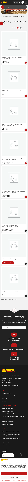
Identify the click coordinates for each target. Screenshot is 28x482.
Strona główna (4, 16)
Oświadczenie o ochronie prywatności (18, 480)
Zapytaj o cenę (8, 262)
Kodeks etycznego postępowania (10, 432)
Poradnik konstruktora (7, 408)
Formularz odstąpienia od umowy (10, 396)
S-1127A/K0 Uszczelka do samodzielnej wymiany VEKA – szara (12, 91)
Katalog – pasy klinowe (7, 411)
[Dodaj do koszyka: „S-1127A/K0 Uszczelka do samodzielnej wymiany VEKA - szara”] (26, 96)
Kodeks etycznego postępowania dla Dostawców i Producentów (11, 435)
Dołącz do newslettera (5, 450)
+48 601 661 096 (13, 360)
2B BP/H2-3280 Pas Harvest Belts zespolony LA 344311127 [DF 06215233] (13, 158)
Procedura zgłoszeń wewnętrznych (11, 438)
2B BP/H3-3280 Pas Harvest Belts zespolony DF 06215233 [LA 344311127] (13, 192)
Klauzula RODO (5, 398)
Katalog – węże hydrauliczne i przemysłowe (13, 416)
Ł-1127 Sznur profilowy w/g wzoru (10, 259)
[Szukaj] (2, 7)
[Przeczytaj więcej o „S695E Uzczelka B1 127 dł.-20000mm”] (26, 296)
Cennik (3, 419)
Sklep (10, 16)
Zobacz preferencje (14, 477)
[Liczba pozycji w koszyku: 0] (22, 2)
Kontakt (4, 401)
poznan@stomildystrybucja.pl (14, 349)
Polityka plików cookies (5, 480)
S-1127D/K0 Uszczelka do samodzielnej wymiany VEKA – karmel (12, 125)
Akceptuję (14, 473)
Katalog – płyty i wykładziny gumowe (11, 414)
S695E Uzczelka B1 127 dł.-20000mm (11, 292)
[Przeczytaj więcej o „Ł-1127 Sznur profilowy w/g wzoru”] (26, 264)
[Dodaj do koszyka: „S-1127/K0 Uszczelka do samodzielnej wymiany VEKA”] (26, 63)
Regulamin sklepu (6, 393)
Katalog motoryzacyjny (7, 421)
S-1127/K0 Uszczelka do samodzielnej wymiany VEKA (12, 58)
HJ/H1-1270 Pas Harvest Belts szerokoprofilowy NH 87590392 (10, 226)
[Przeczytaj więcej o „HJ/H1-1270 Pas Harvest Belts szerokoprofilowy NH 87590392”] (26, 231)
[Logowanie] (14, 2)
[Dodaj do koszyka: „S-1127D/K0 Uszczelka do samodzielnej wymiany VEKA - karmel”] (26, 130)
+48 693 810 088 (14, 358)
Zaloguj (18, 2)
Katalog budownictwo (7, 424)
